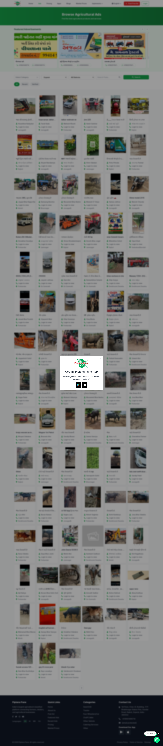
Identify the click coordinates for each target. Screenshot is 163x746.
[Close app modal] (100, 358)
